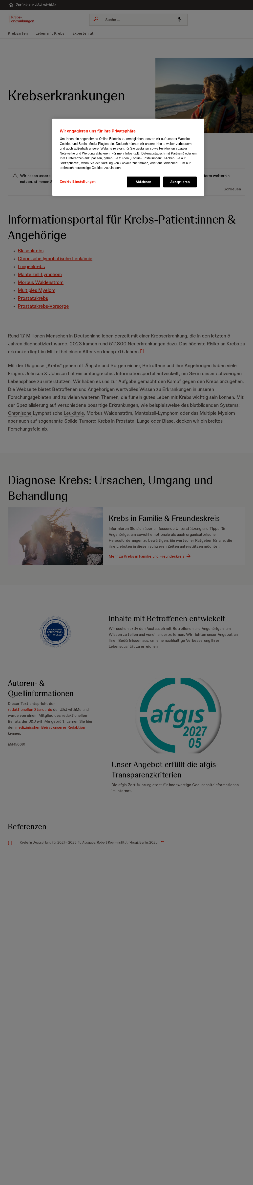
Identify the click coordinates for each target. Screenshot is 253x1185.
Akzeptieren (180, 182)
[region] (128, 157)
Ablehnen (143, 182)
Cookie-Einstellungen (78, 181)
